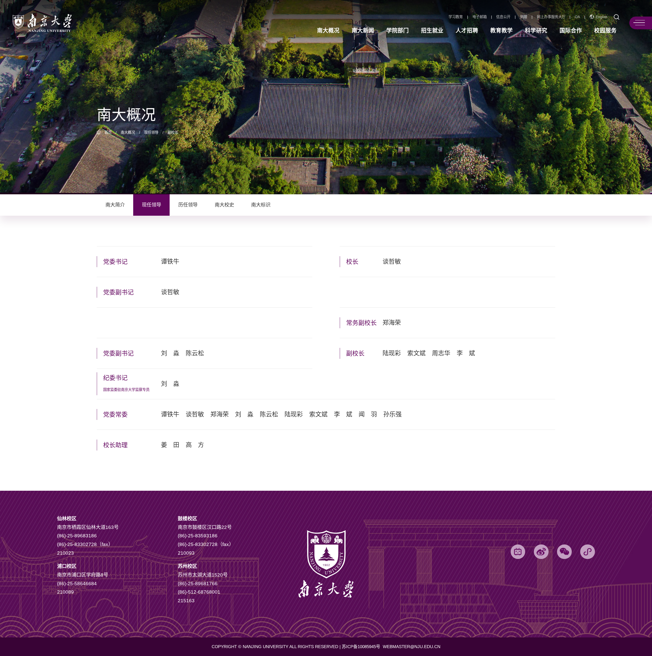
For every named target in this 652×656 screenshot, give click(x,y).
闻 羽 (368, 414)
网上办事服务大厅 (551, 17)
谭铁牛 (170, 261)
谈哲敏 (170, 292)
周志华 (441, 353)
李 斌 (466, 353)
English (601, 17)
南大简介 (115, 205)
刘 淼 (170, 353)
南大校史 (224, 205)
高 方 (195, 445)
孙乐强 (392, 414)
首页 (108, 132)
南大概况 (128, 132)
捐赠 (523, 17)
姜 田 (170, 445)
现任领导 (151, 132)
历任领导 (188, 205)
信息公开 (503, 17)
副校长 (173, 132)
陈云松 (195, 353)
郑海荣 (392, 322)
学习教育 (456, 17)
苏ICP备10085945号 (362, 646)
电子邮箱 (479, 17)
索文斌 (416, 353)
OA (577, 17)
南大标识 (260, 205)
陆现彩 (392, 353)
